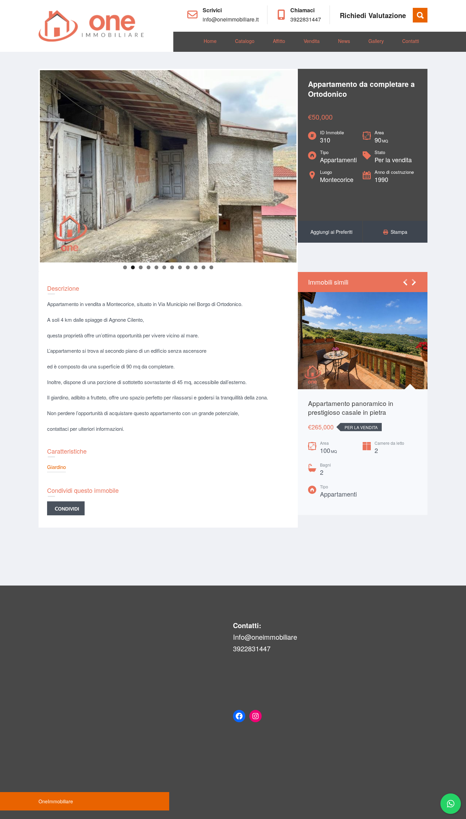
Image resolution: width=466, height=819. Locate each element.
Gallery (376, 40)
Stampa (397, 231)
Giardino (56, 466)
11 (203, 267)
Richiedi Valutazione (373, 15)
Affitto (279, 40)
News (344, 40)
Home (210, 40)
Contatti (410, 40)
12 (211, 267)
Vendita (312, 40)
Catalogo (244, 40)
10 (196, 267)
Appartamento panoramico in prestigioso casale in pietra (350, 407)
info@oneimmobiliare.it (231, 19)
